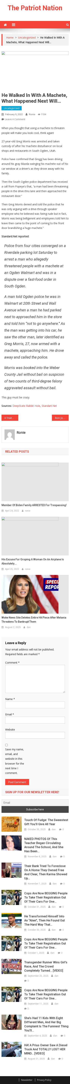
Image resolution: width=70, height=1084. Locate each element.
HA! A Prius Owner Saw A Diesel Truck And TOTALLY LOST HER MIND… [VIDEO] (45, 1049)
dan (29, 627)
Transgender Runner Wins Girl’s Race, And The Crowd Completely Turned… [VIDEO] (45, 966)
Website (10, 729)
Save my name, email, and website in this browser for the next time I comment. (14, 761)
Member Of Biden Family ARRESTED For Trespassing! (34, 505)
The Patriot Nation (35, 8)
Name (10, 699)
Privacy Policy (44, 1080)
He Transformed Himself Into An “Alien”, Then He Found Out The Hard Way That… (44, 920)
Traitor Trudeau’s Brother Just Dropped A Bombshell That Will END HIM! (12, 418)
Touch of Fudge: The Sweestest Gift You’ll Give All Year (46, 822)
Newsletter (26, 1080)
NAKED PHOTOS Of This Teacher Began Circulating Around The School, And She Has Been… (43, 845)
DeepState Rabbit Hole (26, 406)
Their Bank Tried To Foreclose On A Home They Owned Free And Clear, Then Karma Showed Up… (45, 872)
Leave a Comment (15, 119)
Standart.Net (49, 406)
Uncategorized (11, 108)
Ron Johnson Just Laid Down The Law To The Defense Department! (62, 418)
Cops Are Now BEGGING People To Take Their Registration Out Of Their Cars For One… (45, 897)
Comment (12, 662)
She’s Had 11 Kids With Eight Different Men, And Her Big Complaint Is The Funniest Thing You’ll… (46, 1024)
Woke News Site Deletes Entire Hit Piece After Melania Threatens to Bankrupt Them (33, 619)
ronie (32, 114)
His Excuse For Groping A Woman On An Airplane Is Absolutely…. (32, 561)
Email (9, 714)
